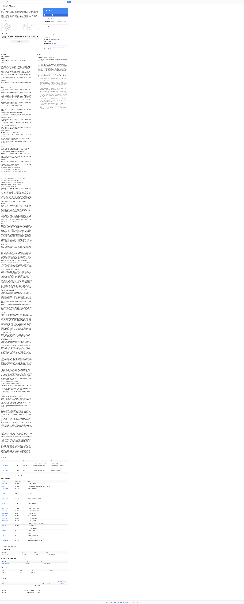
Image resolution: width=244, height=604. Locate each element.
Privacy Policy (131, 602)
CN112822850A (5, 463)
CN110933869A (5, 528)
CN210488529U (5, 510)
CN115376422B (5, 540)
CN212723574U (5, 535)
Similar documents (58, 47)
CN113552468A (5, 495)
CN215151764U (5, 503)
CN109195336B (5, 520)
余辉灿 (57, 19)
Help (137, 602)
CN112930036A (5, 465)
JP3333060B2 (4, 505)
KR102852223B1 (5, 523)
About (107, 602)
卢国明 (48, 19)
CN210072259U (5, 513)
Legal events (52, 47)
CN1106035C (4, 493)
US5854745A (4, 486)
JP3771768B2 (4, 542)
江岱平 (51, 19)
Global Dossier (56, 50)
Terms (126, 602)
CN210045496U (5, 530)
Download (60, 581)
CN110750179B (5, 500)
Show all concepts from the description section (11, 594)
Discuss (60, 50)
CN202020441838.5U (6, 554)
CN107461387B (5, 508)
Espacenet (51, 50)
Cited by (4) (48, 47)
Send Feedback (113, 602)
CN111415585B (5, 488)
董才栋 (54, 19)
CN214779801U (5, 515)
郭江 (59, 19)
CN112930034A (5, 518)
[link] (4, 585)
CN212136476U (5, 525)
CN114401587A (5, 470)
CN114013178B (5, 533)
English (51, 18)
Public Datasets (121, 602)
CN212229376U (5, 483)
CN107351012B (5, 498)
